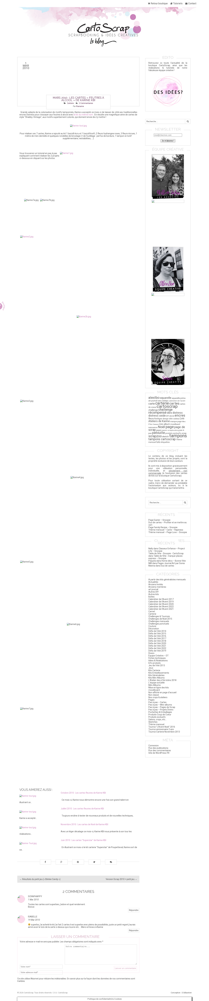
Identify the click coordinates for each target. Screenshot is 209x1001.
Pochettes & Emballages (160, 712)
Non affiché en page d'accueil (162, 692)
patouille (158, 433)
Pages (151, 700)
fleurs (151, 418)
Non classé (153, 695)
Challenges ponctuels (158, 623)
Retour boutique (159, 3)
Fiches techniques (157, 658)
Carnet (151, 611)
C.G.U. (55, 993)
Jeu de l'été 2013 (156, 665)
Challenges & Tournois (159, 616)
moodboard (175, 424)
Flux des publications (158, 748)
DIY (167, 416)
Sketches (152, 722)
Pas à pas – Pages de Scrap (161, 707)
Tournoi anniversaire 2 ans (161, 729)
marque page (176, 421)
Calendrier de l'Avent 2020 (161, 604)
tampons (178, 435)
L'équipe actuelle (156, 682)
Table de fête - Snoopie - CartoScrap (166, 553)
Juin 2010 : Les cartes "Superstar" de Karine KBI (83, 840)
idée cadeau (174, 419)
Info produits (154, 663)
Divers (151, 653)
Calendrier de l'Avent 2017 (161, 599)
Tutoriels (178, 3)
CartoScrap (62, 993)
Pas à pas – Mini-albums (160, 704)
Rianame (80, 106)
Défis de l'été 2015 (157, 633)
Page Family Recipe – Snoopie (162, 527)
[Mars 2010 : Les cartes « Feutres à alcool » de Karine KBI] (78, 81)
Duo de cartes (167, 565)
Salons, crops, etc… (157, 719)
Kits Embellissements (158, 673)
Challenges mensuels (158, 621)
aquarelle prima (178, 398)
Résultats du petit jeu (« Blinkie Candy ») (40, 879)
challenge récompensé (160, 411)
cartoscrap (167, 406)
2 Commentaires (86, 103)
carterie (162, 403)
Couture (152, 626)
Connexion (153, 745)
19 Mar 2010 (34, 920)
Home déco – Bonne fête (174, 561)
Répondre (133, 910)
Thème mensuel (156, 724)
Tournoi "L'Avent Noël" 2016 (161, 727)
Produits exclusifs (157, 717)
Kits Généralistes (156, 675)
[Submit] (187, 121)
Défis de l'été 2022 (157, 648)
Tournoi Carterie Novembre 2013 (164, 731)
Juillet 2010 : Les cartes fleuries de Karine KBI (82, 808)
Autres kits (153, 594)
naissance (152, 427)
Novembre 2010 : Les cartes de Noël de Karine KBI (84, 824)
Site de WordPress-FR (158, 753)
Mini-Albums (154, 685)
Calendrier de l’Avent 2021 (161, 609)
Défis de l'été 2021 (157, 646)
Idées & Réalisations (158, 660)
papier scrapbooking (170, 430)
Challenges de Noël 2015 (160, 619)
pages (158, 430)
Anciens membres (157, 587)
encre (171, 416)
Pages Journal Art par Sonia (171, 563)
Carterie (70, 103)
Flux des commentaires (159, 750)
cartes (174, 403)
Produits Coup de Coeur (159, 714)
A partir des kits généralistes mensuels (167, 579)
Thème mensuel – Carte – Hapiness (165, 530)
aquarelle (165, 397)
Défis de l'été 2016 (157, 636)
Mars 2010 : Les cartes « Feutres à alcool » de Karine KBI (78, 99)
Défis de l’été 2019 (157, 650)
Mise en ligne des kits (158, 687)
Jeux (150, 668)
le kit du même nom (83, 114)
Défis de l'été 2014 (157, 631)
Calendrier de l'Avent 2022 (161, 606)
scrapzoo (155, 436)
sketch (165, 436)
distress (178, 412)
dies (169, 412)
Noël (161, 427)
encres (180, 415)
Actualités (153, 582)
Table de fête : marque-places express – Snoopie (165, 557)
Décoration (153, 628)
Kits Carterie (154, 670)
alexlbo (154, 398)
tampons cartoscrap (162, 439)
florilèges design (161, 419)
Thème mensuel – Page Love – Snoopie (167, 532)
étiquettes (165, 442)
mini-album (164, 424)
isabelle (32, 916)
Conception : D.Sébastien (181, 993)
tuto (158, 442)
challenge (153, 410)
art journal (152, 401)
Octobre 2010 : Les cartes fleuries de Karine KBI (83, 793)
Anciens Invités (155, 584)
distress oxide (157, 415)
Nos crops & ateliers (157, 697)
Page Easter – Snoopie (159, 520)
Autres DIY (153, 592)
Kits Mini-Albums (156, 677)
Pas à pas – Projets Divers (160, 709)
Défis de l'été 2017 (157, 638)
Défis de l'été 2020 (157, 643)
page (170, 427)
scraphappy (35, 896)
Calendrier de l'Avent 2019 (161, 601)
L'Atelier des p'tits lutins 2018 (162, 680)
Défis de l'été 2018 (157, 641)
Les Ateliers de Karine (166, 420)
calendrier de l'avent (177, 401)
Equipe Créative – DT (158, 655)
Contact (192, 3)
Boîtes (151, 596)
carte (151, 403)
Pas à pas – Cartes (157, 702)
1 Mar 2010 (33, 899)
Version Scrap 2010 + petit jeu (121, 879)
